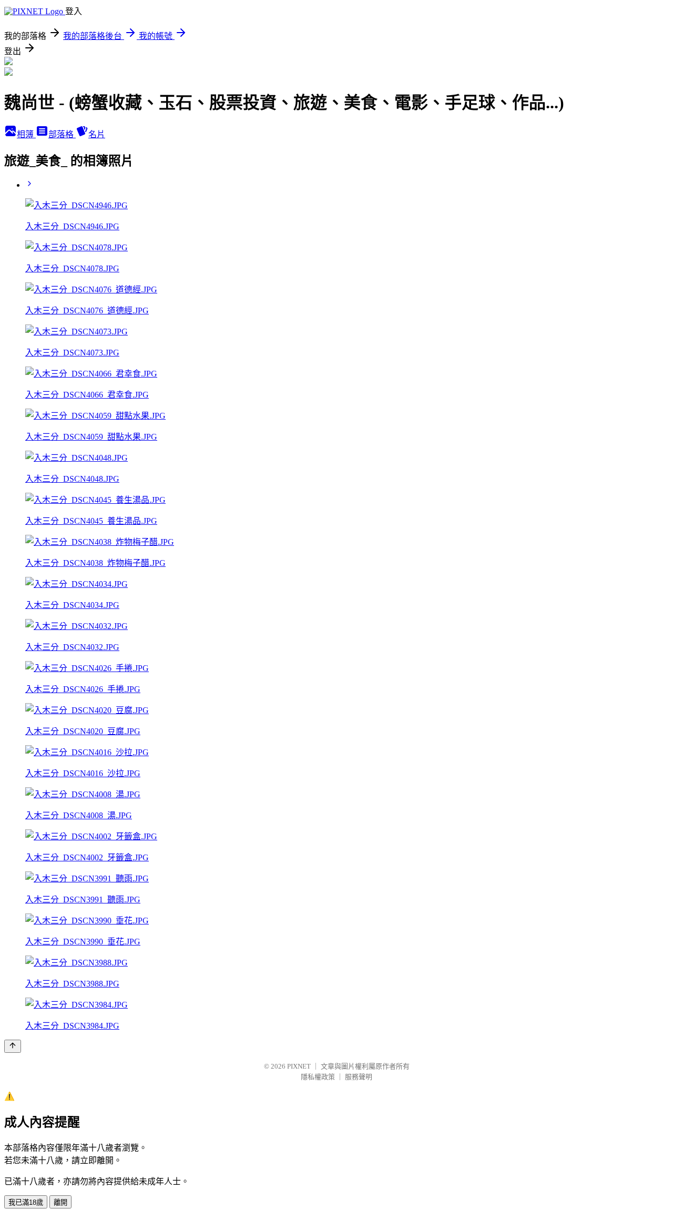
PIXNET (299, 1066)
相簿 (26, 134)
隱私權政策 (318, 1077)
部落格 (62, 134)
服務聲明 (358, 1077)
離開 (60, 1202)
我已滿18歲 (25, 1202)
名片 (96, 134)
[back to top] (12, 1046)
